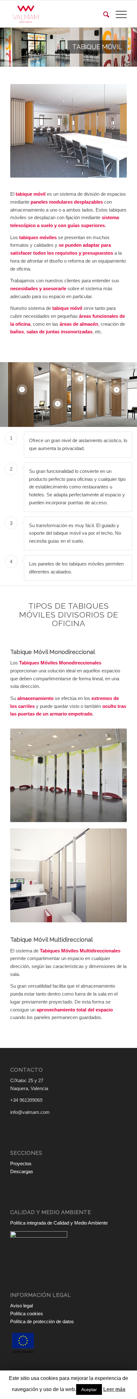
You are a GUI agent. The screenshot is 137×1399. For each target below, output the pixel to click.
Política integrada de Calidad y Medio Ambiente (59, 1223)
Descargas (21, 1171)
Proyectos (21, 1163)
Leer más (114, 1389)
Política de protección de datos (42, 1321)
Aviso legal (21, 1305)
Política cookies (26, 1313)
